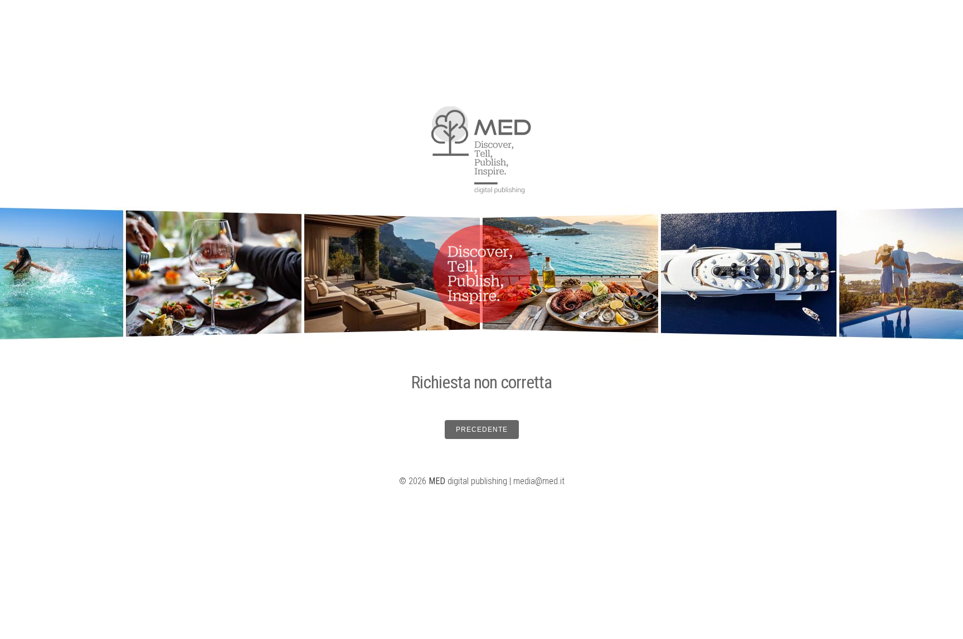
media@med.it (539, 481)
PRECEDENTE (482, 429)
